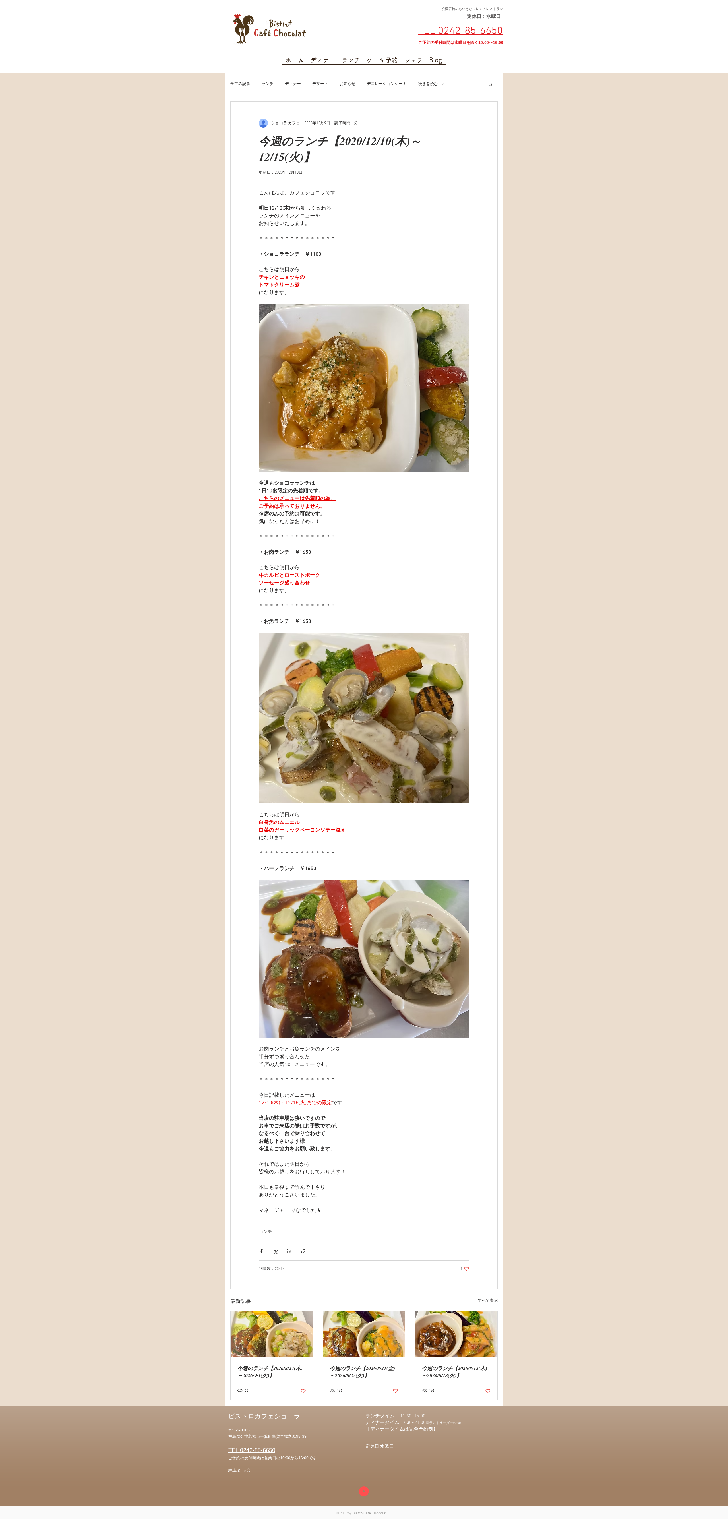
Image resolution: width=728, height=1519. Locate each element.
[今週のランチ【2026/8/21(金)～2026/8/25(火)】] (364, 1334)
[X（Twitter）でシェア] (275, 1251)
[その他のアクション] (465, 123)
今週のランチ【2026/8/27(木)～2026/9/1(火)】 (270, 1372)
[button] (490, 84)
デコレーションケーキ (387, 84)
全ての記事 (240, 84)
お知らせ (347, 84)
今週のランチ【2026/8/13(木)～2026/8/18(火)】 (454, 1372)
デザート (320, 84)
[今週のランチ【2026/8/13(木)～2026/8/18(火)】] (456, 1334)
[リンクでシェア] (303, 1251)
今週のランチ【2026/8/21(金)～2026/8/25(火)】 (362, 1372)
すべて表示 (488, 1300)
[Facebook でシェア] (261, 1251)
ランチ (268, 84)
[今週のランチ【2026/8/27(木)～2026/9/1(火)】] (272, 1334)
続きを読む (428, 84)
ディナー (293, 84)
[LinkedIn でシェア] (289, 1251)
